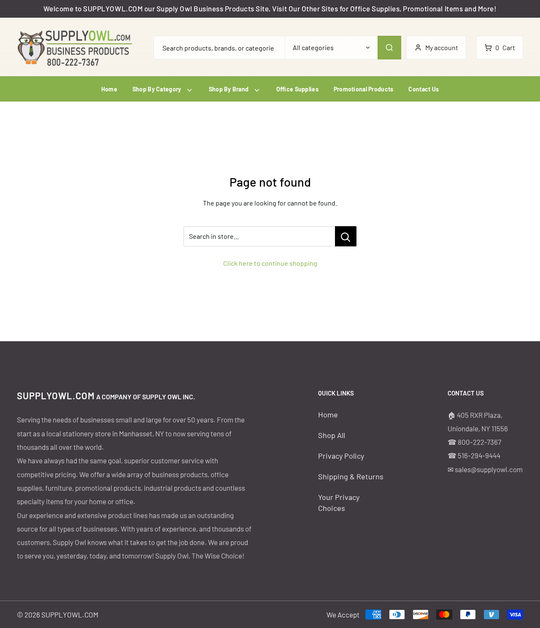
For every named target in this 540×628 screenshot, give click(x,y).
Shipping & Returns (350, 476)
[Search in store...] (345, 236)
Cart (505, 47)
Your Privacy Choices (338, 502)
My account (441, 47)
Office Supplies (297, 89)
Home (109, 89)
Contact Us (423, 89)
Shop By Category (157, 89)
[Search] (389, 47)
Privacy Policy (341, 455)
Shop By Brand (229, 89)
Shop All (331, 435)
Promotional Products (364, 89)
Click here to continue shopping (270, 263)
